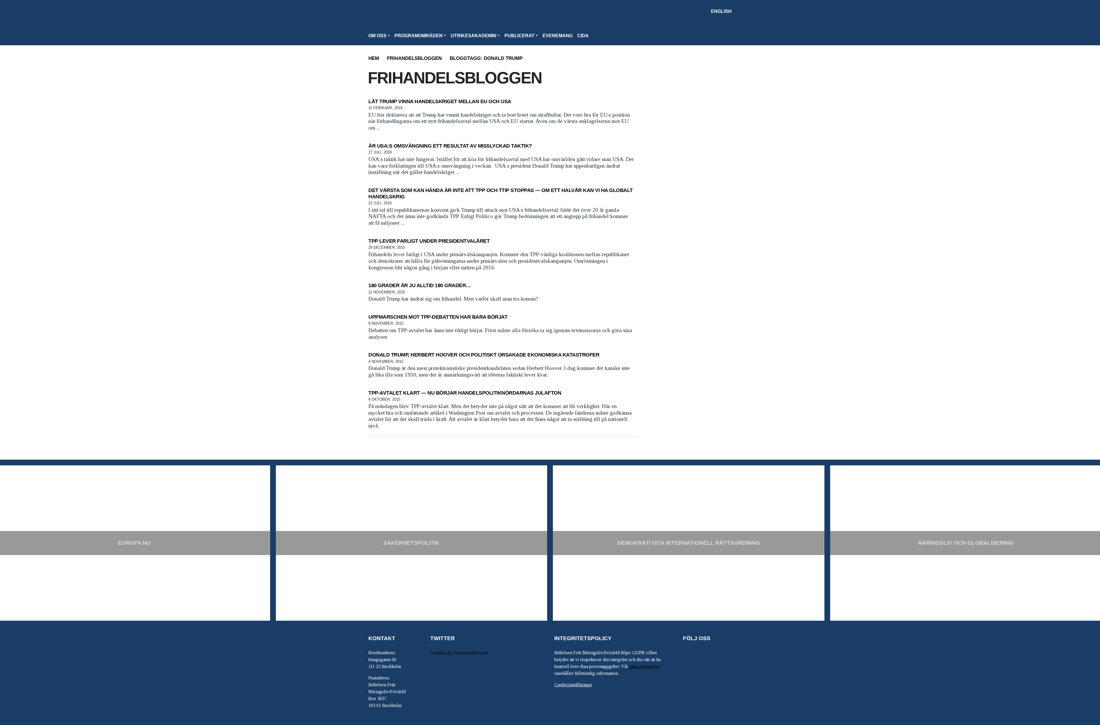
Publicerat (519, 35)
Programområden (418, 35)
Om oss (377, 35)
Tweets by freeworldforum (459, 653)
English (721, 11)
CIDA (583, 35)
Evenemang (558, 35)
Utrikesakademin (473, 35)
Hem (373, 58)
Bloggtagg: (486, 58)
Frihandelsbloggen (414, 58)
